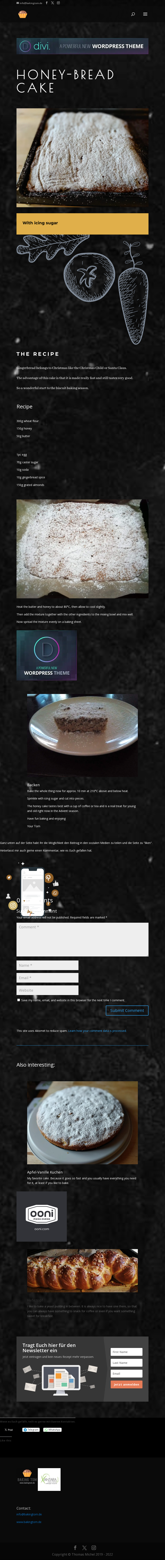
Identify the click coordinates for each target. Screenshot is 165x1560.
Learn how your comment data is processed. (97, 1031)
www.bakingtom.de (28, 1522)
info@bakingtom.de (29, 1514)
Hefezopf (35, 1300)
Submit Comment (127, 1010)
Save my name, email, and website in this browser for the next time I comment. (73, 1000)
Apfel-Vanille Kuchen (45, 1172)
